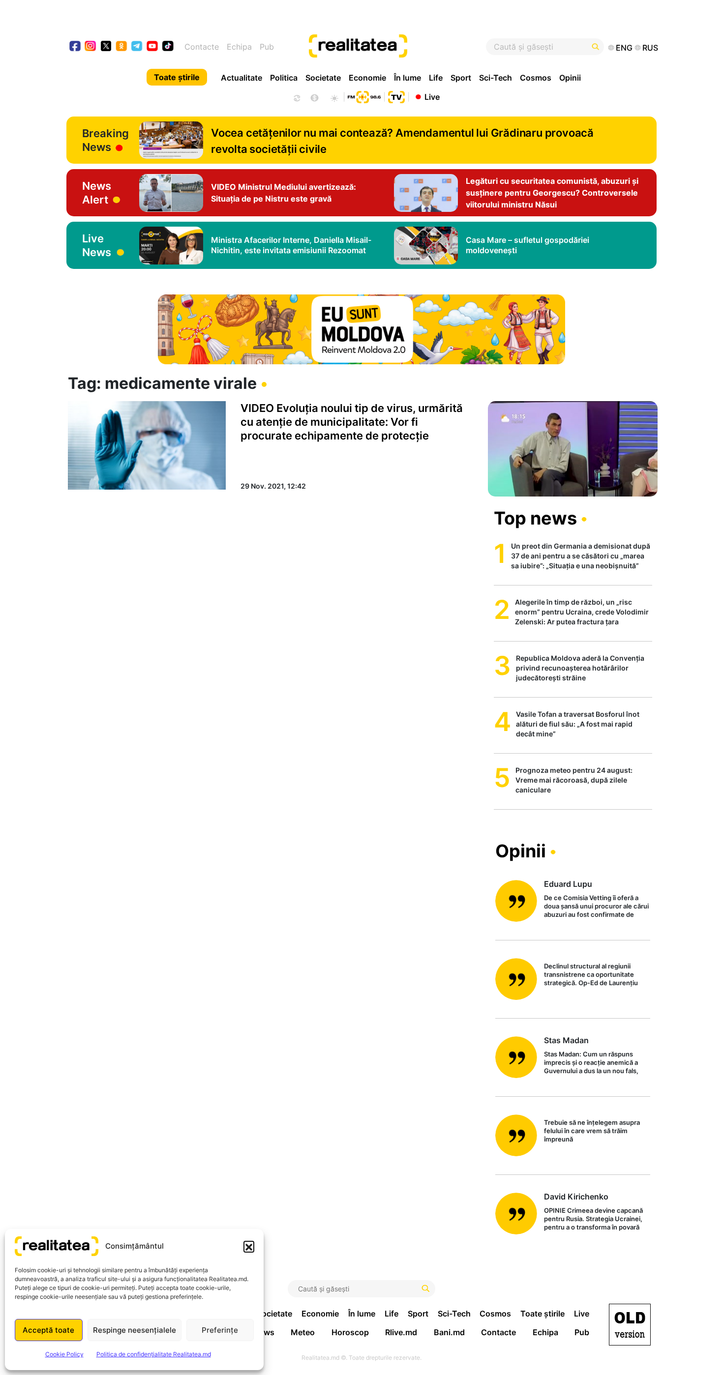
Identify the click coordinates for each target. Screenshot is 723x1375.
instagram (91, 47)
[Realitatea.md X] (106, 45)
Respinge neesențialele (134, 1330)
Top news (535, 518)
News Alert (96, 192)
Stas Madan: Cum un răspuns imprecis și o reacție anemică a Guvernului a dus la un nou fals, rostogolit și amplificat (591, 1063)
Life (436, 78)
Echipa (239, 47)
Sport (461, 78)
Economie (367, 78)
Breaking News (105, 140)
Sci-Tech (495, 78)
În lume (407, 78)
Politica (284, 78)
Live (432, 96)
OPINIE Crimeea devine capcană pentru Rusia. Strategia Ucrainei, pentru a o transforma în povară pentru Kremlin (593, 1219)
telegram (137, 47)
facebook (75, 47)
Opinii (570, 78)
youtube (153, 47)
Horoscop (350, 1332)
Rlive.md (401, 1332)
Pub (267, 47)
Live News (96, 245)
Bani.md (449, 1332)
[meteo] (334, 97)
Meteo (303, 1332)
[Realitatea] (392, 46)
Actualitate (241, 78)
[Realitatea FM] (364, 96)
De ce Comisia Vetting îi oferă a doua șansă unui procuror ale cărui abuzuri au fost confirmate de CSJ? (596, 907)
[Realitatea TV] (396, 96)
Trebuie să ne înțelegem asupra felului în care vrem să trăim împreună (592, 1130)
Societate (323, 78)
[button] (249, 1246)
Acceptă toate (48, 1330)
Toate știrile (177, 77)
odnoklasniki (122, 47)
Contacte (201, 47)
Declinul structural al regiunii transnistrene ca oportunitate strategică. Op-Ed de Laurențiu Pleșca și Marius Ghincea (591, 975)
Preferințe (220, 1330)
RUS (650, 48)
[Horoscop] (296, 97)
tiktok (168, 47)
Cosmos (535, 78)
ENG (624, 48)
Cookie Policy (64, 1354)
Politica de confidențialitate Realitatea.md (153, 1354)
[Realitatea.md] (630, 1325)
